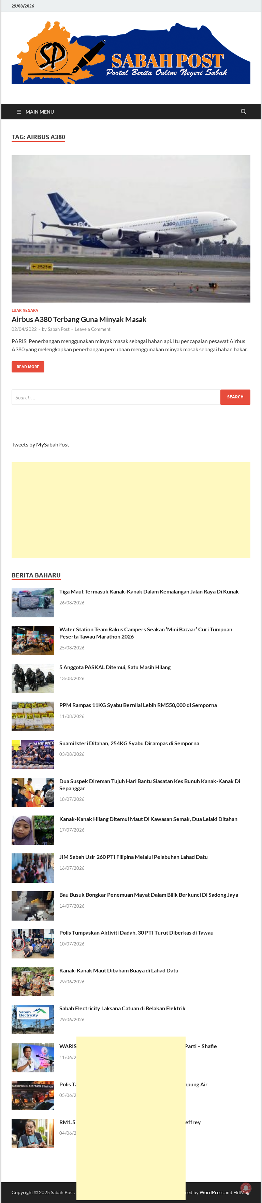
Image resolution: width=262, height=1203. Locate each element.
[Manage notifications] (246, 1188)
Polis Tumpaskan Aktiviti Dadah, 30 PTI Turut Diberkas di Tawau (136, 932)
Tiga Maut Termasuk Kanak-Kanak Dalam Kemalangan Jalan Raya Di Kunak (149, 591)
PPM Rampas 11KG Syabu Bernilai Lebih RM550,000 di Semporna (138, 705)
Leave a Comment (93, 329)
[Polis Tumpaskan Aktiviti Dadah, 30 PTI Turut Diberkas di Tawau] (33, 933)
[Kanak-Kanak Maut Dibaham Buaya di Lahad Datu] (33, 971)
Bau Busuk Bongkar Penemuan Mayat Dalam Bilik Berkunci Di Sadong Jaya (148, 894)
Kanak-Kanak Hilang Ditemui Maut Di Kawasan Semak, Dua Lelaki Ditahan (148, 819)
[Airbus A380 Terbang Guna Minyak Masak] (131, 229)
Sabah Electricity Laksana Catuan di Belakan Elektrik (122, 1008)
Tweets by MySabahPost (40, 444)
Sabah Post (59, 329)
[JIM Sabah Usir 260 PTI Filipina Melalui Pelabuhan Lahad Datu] (33, 857)
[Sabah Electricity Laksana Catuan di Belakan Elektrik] (33, 1009)
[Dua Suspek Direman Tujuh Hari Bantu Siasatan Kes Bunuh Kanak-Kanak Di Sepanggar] (33, 781)
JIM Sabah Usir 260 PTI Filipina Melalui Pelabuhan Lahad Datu (133, 856)
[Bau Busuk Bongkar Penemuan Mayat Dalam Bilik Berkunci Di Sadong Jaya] (33, 895)
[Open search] (243, 112)
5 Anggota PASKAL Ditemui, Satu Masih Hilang (115, 667)
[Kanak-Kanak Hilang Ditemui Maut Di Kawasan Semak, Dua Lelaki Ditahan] (33, 819)
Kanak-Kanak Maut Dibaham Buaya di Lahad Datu (118, 970)
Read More (25, 365)
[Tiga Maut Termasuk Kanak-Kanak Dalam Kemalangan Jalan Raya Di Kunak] (33, 592)
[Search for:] (131, 397)
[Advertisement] (131, 510)
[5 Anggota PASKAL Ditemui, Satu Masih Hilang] (33, 667)
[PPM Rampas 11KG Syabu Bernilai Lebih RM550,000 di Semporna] (33, 705)
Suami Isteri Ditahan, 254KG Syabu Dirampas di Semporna (129, 743)
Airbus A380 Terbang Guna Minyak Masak (79, 319)
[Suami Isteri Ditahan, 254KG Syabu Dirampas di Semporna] (33, 743)
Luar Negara (25, 310)
